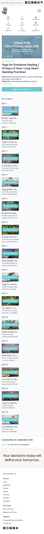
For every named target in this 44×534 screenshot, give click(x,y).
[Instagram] (32, 2)
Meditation (7, 485)
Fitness (5, 488)
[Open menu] (39, 10)
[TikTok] (26, 2)
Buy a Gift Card (8, 509)
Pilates (5, 491)
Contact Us (7, 523)
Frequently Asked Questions (13, 520)
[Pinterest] (38, 2)
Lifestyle (6, 498)
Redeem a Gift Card (10, 512)
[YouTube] (29, 2)
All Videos (6, 501)
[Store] (41, 2)
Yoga (5, 482)
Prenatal (6, 495)
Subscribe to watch (21, 89)
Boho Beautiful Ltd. (9, 474)
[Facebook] (35, 2)
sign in (4, 444)
